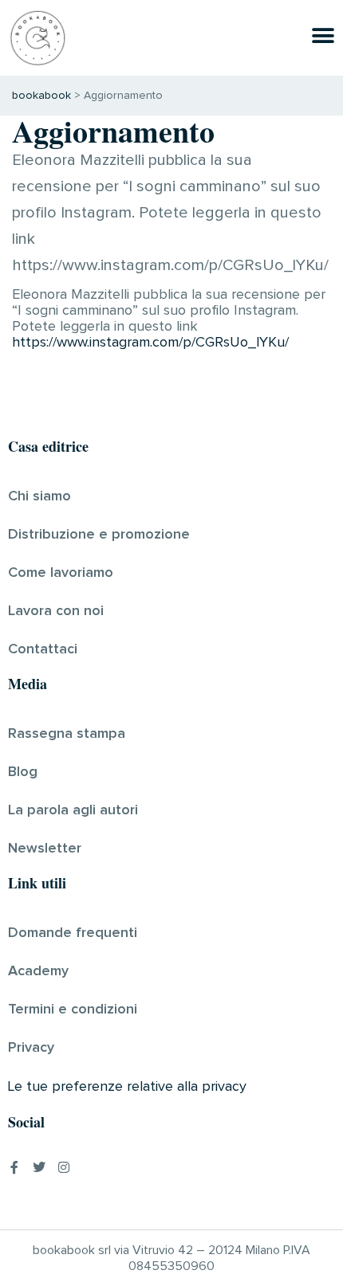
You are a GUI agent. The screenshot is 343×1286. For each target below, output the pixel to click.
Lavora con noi (56, 611)
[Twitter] (39, 1167)
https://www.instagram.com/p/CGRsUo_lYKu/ (150, 342)
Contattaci (42, 649)
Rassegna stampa (66, 734)
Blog (22, 772)
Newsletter (44, 848)
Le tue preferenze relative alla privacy (127, 1087)
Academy (38, 971)
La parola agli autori (73, 810)
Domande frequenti (72, 933)
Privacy (31, 1048)
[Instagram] (63, 1167)
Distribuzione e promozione (99, 534)
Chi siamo (39, 496)
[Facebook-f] (14, 1167)
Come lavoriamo (60, 573)
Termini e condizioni (72, 1009)
